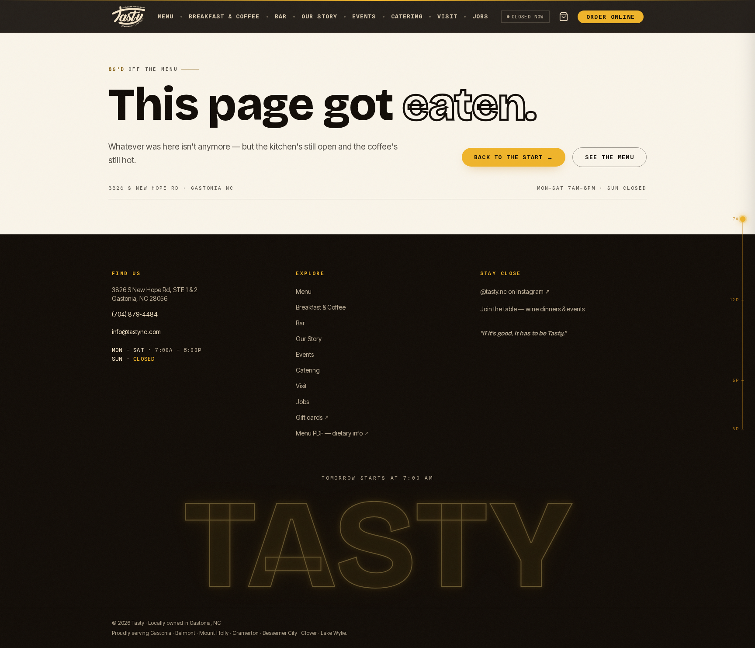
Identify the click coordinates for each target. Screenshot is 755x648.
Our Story (319, 16)
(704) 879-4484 (135, 314)
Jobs (480, 16)
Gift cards (312, 417)
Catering (407, 16)
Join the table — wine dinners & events (532, 309)
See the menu (609, 156)
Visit (447, 16)
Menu (165, 16)
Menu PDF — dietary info (332, 433)
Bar (281, 16)
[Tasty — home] (128, 16)
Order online (610, 16)
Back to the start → (514, 156)
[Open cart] (563, 16)
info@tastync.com (136, 331)
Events (364, 16)
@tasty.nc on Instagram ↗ (515, 291)
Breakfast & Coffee (224, 16)
